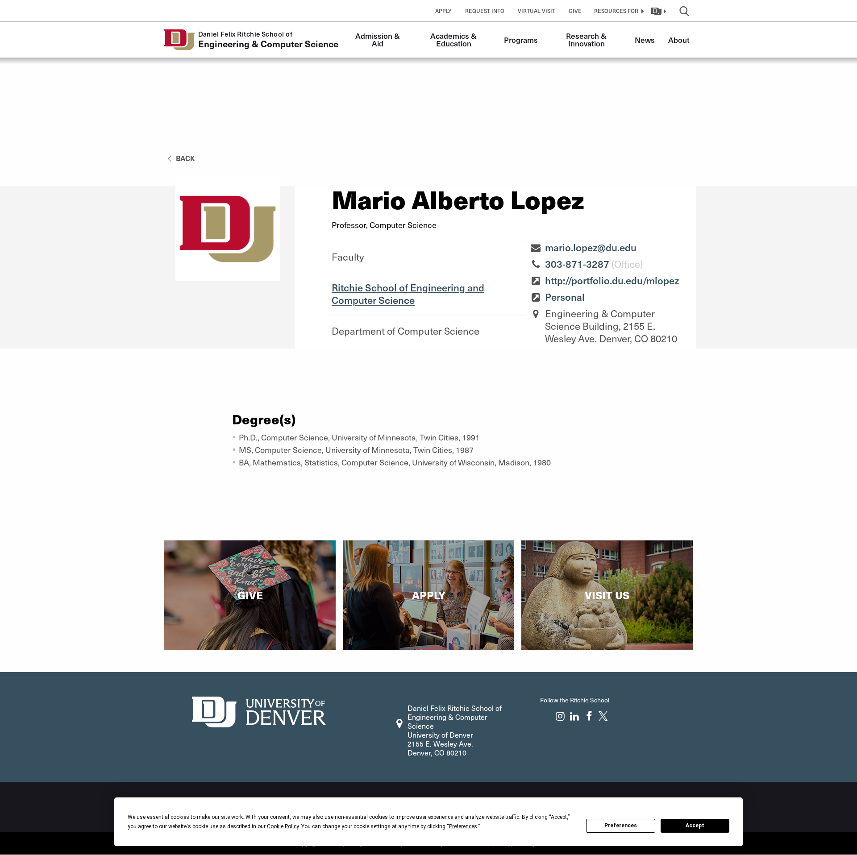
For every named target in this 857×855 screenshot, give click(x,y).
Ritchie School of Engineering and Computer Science (408, 294)
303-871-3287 (577, 263)
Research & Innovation (587, 39)
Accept (695, 825)
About (679, 39)
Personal (565, 296)
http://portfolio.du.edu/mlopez (612, 280)
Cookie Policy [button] (283, 826)
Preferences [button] (463, 826)
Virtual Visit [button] (536, 10)
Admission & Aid (378, 39)
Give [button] (575, 10)
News (645, 39)
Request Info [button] (484, 10)
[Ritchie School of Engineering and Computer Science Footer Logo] (259, 710)
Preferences (620, 825)
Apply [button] (443, 10)
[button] (617, 10)
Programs (521, 39)
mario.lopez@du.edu (591, 247)
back (184, 158)
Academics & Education (454, 39)
